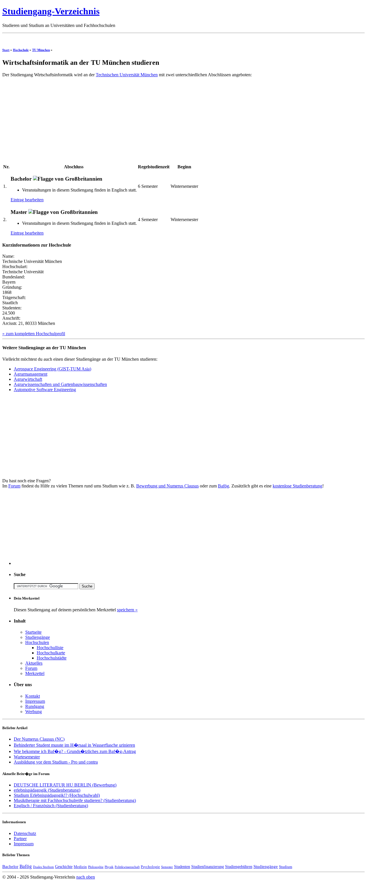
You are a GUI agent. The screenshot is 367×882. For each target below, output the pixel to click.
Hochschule (21, 50)
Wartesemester (27, 756)
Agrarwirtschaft (28, 379)
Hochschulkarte (51, 652)
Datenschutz (25, 833)
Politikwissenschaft (127, 867)
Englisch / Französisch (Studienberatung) (51, 805)
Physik (109, 867)
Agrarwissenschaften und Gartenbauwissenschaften (60, 384)
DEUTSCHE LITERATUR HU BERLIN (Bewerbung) (65, 785)
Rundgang (34, 706)
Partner (20, 838)
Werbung (33, 711)
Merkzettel (34, 673)
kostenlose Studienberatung (297, 485)
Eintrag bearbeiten (27, 199)
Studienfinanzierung (207, 866)
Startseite (33, 632)
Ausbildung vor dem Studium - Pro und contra (56, 762)
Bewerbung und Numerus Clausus (167, 485)
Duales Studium (43, 867)
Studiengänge (37, 637)
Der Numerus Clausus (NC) (39, 739)
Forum (14, 485)
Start (5, 50)
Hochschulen (37, 642)
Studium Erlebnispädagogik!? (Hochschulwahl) (57, 795)
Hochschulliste (50, 647)
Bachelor (10, 866)
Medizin (80, 867)
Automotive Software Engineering (45, 389)
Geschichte (64, 866)
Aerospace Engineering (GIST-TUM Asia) (52, 368)
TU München (41, 50)
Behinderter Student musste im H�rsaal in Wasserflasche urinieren (74, 745)
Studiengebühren (238, 866)
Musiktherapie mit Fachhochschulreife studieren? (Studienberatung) (75, 800)
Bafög (223, 485)
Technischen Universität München (127, 74)
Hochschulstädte (52, 657)
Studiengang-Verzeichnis (50, 11)
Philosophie (96, 867)
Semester (167, 867)
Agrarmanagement (30, 374)
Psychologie (150, 867)
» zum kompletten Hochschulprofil (33, 333)
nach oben (85, 877)
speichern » (127, 609)
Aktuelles (33, 663)
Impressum (35, 701)
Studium (285, 867)
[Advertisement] (106, 38)
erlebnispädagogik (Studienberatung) (47, 790)
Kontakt (32, 696)
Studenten (182, 866)
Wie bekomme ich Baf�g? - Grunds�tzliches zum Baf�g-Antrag (75, 751)
